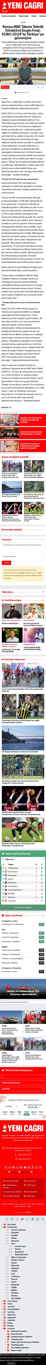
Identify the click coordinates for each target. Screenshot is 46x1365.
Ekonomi (23, 1204)
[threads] (37, 1219)
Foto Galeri (12, 1301)
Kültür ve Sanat (20, 1206)
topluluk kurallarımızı (21, 570)
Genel (4, 1026)
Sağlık (14, 1287)
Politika (11, 1204)
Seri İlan (10, 1312)
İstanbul (14, 1293)
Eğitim (14, 1290)
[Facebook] (5, 1167)
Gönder (6, 563)
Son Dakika (16, 1298)
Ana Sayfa (11, 1224)
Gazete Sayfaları (9, 16)
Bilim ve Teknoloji (38, 1204)
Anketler (11, 1320)
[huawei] (34, 1172)
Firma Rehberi (13, 1309)
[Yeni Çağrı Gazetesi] (22, 5)
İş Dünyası (15, 1276)
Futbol (18, 1249)
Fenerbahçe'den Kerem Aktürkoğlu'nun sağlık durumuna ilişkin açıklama (33, 475)
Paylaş (6, 87)
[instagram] (17, 1219)
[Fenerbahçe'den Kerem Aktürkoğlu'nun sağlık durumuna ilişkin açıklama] (34, 466)
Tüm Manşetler (31, 1192)
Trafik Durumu (31, 1185)
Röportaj (15, 1265)
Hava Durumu (31, 1181)
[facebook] (7, 1219)
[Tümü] (43, 592)
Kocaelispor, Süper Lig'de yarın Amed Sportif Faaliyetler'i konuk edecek (34, 496)
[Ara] (3, 11)
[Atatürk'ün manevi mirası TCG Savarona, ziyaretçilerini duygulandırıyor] (11, 1017)
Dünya (17, 1204)
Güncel (14, 1279)
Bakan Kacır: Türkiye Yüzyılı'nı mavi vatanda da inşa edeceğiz (34, 1030)
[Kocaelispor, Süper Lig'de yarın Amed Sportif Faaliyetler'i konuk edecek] (34, 487)
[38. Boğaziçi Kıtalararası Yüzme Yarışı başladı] (12, 487)
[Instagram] (17, 1167)
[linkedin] (43, 1219)
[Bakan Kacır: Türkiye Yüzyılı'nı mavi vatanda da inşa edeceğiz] (34, 1017)
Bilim (27, 1026)
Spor (23, 23)
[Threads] (32, 1167)
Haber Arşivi (31, 1196)
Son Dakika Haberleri (12, 1196)
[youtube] (22, 1219)
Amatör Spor (20, 1246)
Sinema (14, 1296)
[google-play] (24, 1172)
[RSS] (40, 1167)
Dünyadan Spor (21, 1254)
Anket (34, 16)
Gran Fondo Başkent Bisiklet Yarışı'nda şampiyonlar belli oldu (10, 475)
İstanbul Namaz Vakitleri (10, 1186)
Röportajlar (24, 16)
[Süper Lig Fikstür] (43, 915)
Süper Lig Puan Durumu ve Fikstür (25, 1342)
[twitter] (12, 1219)
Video (10, 1304)
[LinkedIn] (21, 1167)
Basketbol (19, 1252)
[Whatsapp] (36, 1167)
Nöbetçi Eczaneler (12, 1181)
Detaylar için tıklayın (23, 907)
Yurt (13, 1274)
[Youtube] (25, 1167)
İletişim (10, 1326)
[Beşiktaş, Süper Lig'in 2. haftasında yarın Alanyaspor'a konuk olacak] (34, 508)
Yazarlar (11, 1307)
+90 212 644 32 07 (24, 1155)
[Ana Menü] (6, 11)
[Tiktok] (29, 1167)
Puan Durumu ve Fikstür (14, 1192)
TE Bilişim (28, 1212)
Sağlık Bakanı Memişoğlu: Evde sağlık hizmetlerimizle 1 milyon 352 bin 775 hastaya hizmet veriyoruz (11, 1058)
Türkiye (14, 1271)
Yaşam (29, 1206)
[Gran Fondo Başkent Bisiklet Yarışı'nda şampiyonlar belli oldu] (12, 466)
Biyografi (15, 1285)
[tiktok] (32, 1219)
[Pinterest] (13, 1167)
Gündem (4, 1204)
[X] (9, 1167)
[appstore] (12, 1172)
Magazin (15, 1268)
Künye (10, 1323)
